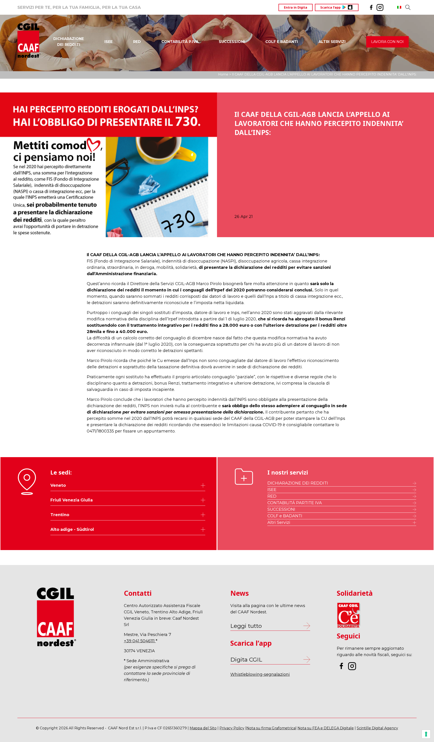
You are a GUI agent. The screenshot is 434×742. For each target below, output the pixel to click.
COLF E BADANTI (281, 42)
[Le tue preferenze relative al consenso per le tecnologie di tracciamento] (426, 734)
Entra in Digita (295, 7)
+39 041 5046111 (140, 640)
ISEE (108, 42)
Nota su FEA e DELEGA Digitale (325, 728)
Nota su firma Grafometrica (270, 728)
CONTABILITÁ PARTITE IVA (294, 502)
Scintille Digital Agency (377, 728)
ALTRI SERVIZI (332, 42)
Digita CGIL (246, 659)
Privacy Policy (231, 728)
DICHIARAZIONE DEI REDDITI (297, 483)
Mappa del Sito (203, 728)
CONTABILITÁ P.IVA (179, 42)
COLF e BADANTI (284, 515)
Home (223, 74)
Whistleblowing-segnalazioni (260, 674)
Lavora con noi (387, 42)
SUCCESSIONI (232, 42)
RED (137, 42)
